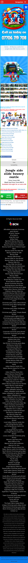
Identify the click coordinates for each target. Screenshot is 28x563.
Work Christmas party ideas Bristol (14, 509)
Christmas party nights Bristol (14, 316)
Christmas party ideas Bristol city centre (14, 300)
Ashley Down (14, 239)
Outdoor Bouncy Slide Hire (14, 455)
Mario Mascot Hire (14, 441)
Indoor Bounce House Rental (14, 374)
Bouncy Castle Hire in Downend (14, 245)
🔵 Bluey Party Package (5, 144)
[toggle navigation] (25, 2)
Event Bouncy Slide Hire (14, 347)
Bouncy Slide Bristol (14, 256)
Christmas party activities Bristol (14, 295)
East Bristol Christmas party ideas (14, 343)
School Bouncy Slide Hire (14, 466)
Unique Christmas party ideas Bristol (14, 505)
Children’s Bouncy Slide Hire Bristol (14, 293)
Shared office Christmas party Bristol (14, 468)
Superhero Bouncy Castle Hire (14, 484)
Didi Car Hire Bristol (14, 341)
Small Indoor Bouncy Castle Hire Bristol (14, 473)
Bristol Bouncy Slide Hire (14, 281)
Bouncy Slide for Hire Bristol (14, 258)
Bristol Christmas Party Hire (14, 283)
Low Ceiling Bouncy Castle (14, 424)
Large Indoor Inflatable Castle (14, 416)
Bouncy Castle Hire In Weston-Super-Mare (14, 248)
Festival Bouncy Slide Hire (14, 351)
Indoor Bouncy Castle (14, 376)
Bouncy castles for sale (14, 252)
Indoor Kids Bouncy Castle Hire (14, 407)
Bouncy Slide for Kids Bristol (14, 260)
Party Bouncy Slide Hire (14, 457)
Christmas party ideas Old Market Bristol (14, 309)
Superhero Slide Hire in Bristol (14, 489)
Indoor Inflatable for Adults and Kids (14, 393)
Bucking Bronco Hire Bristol (14, 285)
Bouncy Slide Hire (14, 262)
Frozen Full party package (14, 357)
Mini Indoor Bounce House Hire (14, 447)
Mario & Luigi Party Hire (14, 439)
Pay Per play (14, 459)
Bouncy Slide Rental (14, 272)
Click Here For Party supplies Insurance (12, 190)
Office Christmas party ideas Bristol (14, 453)
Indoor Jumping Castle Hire (14, 401)
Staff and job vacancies (14, 480)
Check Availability (22, 196)
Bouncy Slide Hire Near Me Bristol (14, 270)
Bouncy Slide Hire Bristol (14, 264)
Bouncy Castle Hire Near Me (14, 251)
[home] (2, 2)
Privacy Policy (14, 461)
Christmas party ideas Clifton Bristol (14, 303)
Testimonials (14, 501)
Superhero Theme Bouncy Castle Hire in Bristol (14, 492)
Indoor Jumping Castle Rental (14, 405)
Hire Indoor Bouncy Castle (14, 362)
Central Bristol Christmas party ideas (14, 287)
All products (14, 235)
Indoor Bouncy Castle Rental (14, 385)
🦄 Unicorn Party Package (6, 149)
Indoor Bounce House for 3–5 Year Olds (14, 369)
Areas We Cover (14, 237)
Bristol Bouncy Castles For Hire (14, 279)
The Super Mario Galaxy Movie (14, 503)
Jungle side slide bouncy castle (15, 49)
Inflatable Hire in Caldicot (14, 409)
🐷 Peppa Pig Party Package (7, 142)
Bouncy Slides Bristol (14, 278)
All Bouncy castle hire (17, 47)
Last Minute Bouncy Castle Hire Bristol (14, 419)
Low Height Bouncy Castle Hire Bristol (14, 433)
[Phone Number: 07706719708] (14, 38)
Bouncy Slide (14, 254)
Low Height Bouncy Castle (14, 430)
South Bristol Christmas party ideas (14, 478)
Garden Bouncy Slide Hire (14, 360)
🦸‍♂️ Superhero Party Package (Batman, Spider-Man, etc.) (13, 130)
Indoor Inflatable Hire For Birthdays (14, 397)
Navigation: (19, 2)
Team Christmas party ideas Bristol (14, 495)
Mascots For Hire (14, 445)
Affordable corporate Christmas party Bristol (14, 230)
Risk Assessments (14, 464)
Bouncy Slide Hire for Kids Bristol (14, 266)
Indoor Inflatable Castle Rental (14, 391)
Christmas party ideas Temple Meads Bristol (14, 313)
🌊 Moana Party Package (6, 145)
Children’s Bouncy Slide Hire (14, 291)
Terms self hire (14, 499)
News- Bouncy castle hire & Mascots (14, 449)
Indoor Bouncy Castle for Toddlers (14, 380)
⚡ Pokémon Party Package (6, 135)
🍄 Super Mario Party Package (7, 137)
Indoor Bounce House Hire (14, 372)
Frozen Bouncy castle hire (14, 355)
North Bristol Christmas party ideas (14, 451)
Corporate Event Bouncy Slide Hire (14, 337)
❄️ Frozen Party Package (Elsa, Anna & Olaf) (10, 132)
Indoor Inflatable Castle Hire (14, 389)
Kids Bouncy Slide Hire (14, 414)
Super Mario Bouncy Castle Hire (14, 482)
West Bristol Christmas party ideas (14, 507)
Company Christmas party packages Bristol (14, 325)
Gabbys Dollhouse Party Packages (14, 358)
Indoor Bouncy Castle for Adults (14, 378)
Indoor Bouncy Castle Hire (14, 382)
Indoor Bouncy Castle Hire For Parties (14, 384)
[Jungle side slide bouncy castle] (14, 69)
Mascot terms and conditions (14, 443)
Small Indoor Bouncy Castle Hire (14, 470)
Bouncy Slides (14, 276)
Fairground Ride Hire (14, 349)
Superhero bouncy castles (14, 486)
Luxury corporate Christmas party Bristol (14, 437)
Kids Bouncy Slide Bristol (14, 412)
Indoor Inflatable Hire (14, 395)
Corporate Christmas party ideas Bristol (14, 334)
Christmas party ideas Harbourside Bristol (14, 305)
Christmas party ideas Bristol (14, 297)
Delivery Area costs (14, 339)
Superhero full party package (14, 488)
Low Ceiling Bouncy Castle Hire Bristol (14, 427)
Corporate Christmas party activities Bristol (14, 329)
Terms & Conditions (14, 497)
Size (14, 162)
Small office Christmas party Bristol (14, 476)
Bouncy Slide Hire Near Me (14, 268)
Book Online (8, 196)
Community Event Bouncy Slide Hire (14, 322)
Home (6, 47)
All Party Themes (14, 233)
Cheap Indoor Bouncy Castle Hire (14, 289)
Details (14, 160)
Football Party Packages (14, 353)
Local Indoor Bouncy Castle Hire (14, 422)
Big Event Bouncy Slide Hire (14, 241)
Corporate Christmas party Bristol (14, 331)
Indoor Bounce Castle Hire (14, 366)
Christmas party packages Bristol (14, 318)
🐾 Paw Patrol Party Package (7, 133)
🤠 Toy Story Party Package (6, 147)
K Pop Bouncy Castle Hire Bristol (14, 410)
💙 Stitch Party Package (6, 138)
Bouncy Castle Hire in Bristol (14, 243)
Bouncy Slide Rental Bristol (14, 274)
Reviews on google (14, 462)
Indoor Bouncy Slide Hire (14, 387)
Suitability (14, 165)
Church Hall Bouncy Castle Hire (14, 320)
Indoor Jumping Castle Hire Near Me (14, 403)
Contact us (14, 511)
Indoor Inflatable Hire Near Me (14, 399)
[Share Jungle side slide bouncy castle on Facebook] (14, 157)
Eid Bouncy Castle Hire (14, 345)
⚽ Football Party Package (6, 140)
